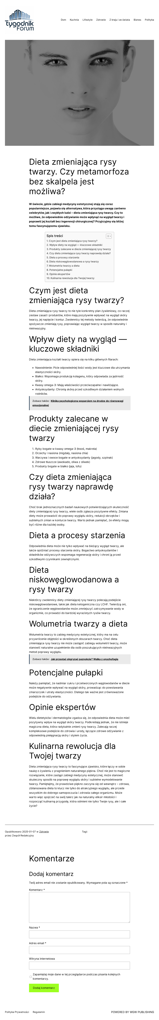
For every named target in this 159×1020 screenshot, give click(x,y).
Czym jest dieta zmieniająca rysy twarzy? (73, 240)
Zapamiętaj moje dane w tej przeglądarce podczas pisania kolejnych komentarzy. (76, 976)
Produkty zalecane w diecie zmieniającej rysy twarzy (80, 249)
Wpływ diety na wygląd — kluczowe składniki (75, 244)
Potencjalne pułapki (60, 269)
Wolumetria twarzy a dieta (64, 265)
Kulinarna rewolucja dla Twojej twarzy (72, 278)
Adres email (37, 943)
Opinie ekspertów (59, 274)
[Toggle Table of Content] (107, 236)
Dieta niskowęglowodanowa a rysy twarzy (74, 261)
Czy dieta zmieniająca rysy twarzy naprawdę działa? (80, 253)
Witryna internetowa (42, 958)
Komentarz (37, 889)
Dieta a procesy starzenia (64, 257)
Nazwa (34, 927)
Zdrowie (44, 831)
